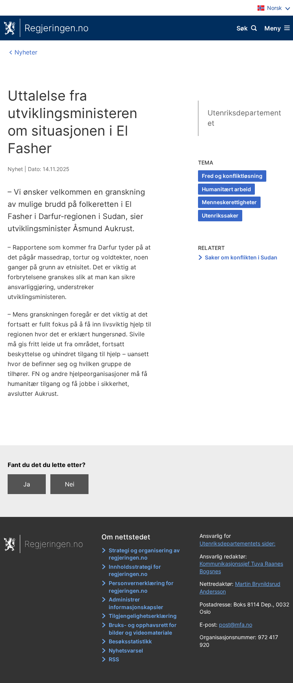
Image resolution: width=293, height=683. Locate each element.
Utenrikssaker (220, 215)
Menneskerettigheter (229, 202)
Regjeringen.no (56, 28)
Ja (26, 484)
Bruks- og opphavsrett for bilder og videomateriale (143, 629)
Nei (69, 484)
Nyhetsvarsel (126, 650)
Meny (272, 28)
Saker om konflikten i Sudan (241, 257)
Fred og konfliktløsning (232, 176)
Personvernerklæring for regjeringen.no (141, 587)
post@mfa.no (235, 624)
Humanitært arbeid (226, 189)
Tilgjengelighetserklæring (143, 616)
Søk (242, 28)
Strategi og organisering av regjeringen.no (144, 554)
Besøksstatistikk (130, 641)
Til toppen (143, 434)
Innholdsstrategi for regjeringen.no (135, 570)
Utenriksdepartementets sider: (237, 543)
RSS (114, 659)
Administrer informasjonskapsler (136, 603)
